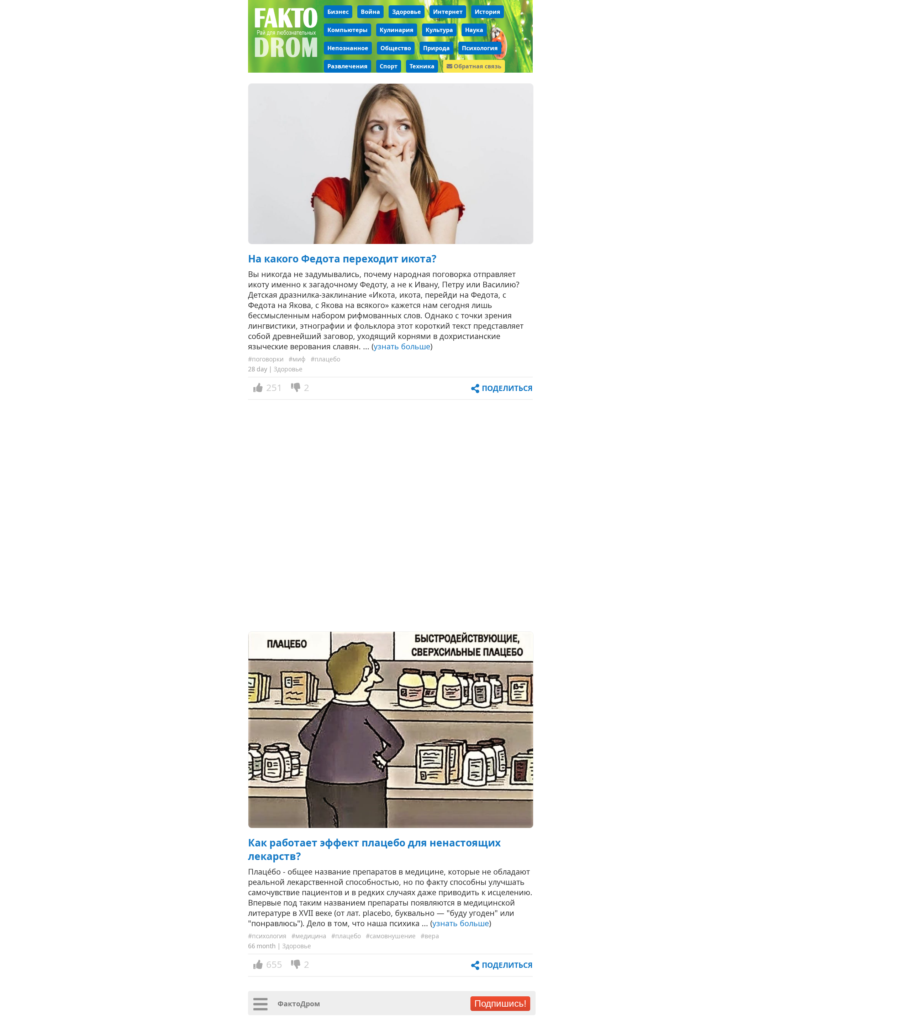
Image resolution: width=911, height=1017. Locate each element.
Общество (395, 48)
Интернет (448, 12)
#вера (430, 936)
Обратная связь (476, 66)
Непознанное (347, 48)
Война (370, 12)
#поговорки (266, 359)
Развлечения (347, 66)
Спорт (388, 66)
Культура (439, 30)
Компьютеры (347, 30)
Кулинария (397, 30)
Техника (422, 66)
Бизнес (338, 12)
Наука (474, 30)
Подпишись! (500, 1003)
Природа (436, 48)
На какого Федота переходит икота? (342, 258)
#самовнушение (391, 936)
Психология (480, 48)
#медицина (308, 936)
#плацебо (325, 359)
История (487, 12)
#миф (297, 359)
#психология (267, 936)
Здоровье (406, 12)
